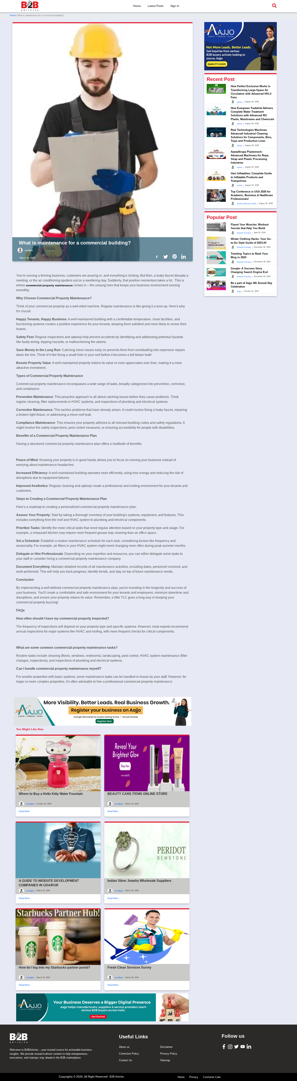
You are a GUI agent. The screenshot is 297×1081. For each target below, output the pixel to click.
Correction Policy (129, 1053)
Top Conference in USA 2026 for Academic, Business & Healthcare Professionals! (252, 195)
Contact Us (125, 1060)
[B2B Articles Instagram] (230, 1046)
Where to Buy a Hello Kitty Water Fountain (51, 793)
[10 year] (102, 1007)
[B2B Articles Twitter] (237, 1046)
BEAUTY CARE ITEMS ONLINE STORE (137, 793)
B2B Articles (117, 1076)
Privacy (193, 1077)
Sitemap (165, 1060)
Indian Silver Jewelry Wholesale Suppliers (139, 880)
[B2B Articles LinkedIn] (249, 1046)
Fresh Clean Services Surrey (129, 967)
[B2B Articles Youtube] (243, 1046)
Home (137, 5)
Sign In (174, 5)
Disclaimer (166, 1046)
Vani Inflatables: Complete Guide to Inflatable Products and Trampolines (251, 177)
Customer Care (212, 1077)
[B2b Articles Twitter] (166, 256)
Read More (24, 811)
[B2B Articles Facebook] (224, 1046)
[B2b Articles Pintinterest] (175, 256)
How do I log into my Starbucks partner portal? (54, 967)
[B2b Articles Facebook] (157, 256)
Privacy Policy (168, 1053)
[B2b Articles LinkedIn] (184, 256)
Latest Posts (155, 5)
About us (124, 1046)
